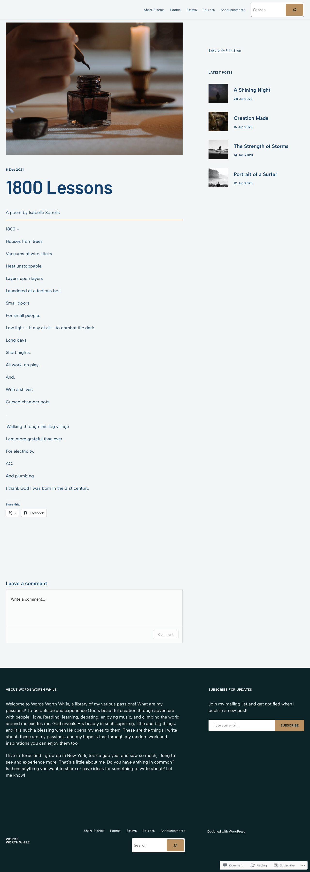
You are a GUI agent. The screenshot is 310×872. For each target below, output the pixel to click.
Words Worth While (24, 10)
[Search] (294, 10)
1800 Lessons (59, 186)
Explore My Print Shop (225, 50)
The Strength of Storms (261, 146)
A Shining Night (252, 90)
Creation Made (251, 118)
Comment (165, 634)
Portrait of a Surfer (255, 174)
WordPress (237, 831)
